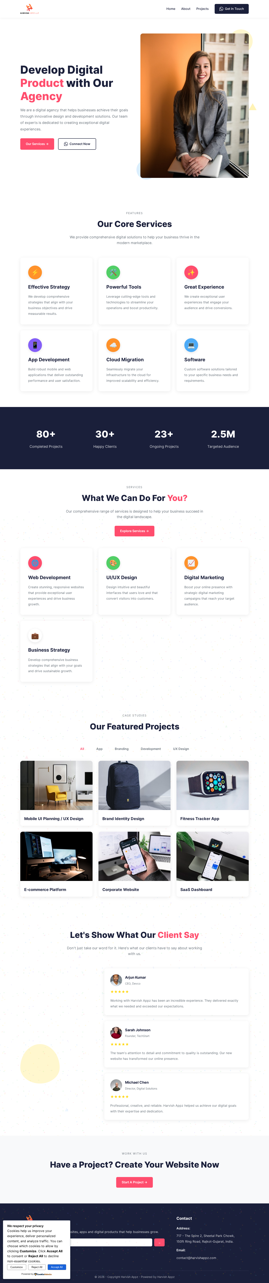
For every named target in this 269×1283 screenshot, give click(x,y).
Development (151, 749)
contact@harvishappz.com (196, 1258)
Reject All (37, 1267)
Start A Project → (134, 1182)
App (99, 749)
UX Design (181, 749)
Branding (122, 749)
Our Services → (37, 144)
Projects (202, 9)
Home (170, 9)
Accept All (57, 1267)
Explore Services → (134, 531)
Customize (16, 1267)
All (82, 749)
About (185, 9)
